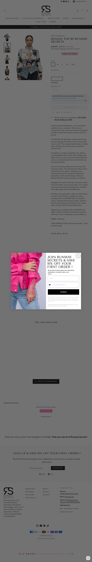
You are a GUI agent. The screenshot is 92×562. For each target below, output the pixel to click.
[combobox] (51, 284)
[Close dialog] (78, 256)
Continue (63, 292)
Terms (52, 301)
